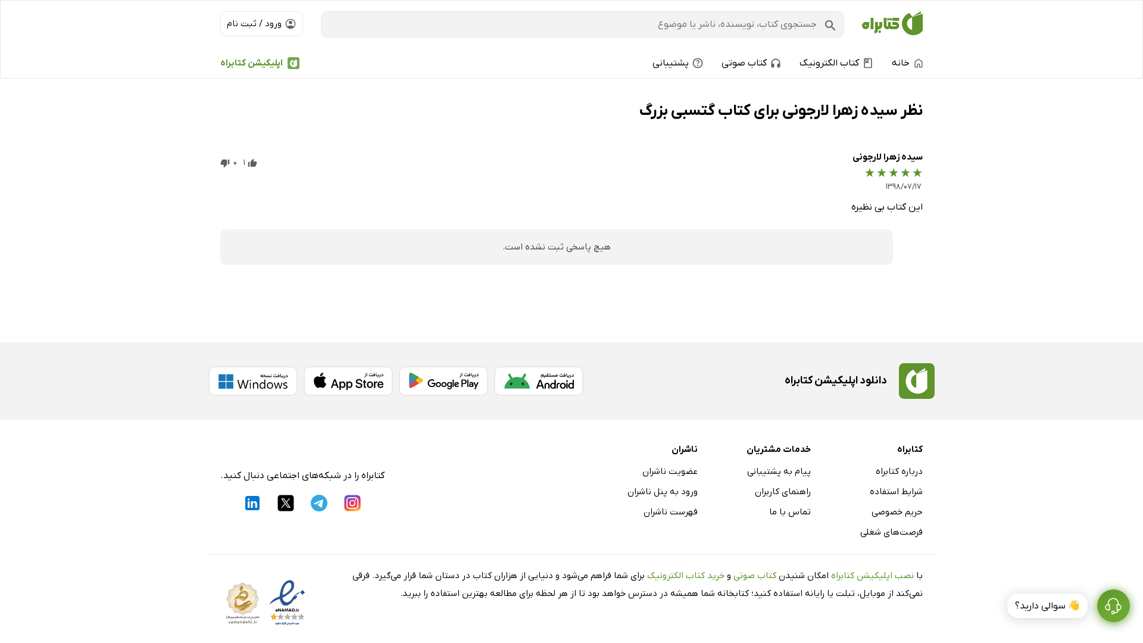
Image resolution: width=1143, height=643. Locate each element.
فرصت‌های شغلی (891, 532)
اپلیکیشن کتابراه (251, 63)
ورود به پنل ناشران (662, 492)
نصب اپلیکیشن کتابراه (872, 576)
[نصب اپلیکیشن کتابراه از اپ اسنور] (348, 381)
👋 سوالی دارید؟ (1047, 606)
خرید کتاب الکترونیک (685, 576)
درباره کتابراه (899, 471)
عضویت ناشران (670, 471)
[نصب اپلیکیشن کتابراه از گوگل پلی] (443, 381)
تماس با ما (790, 512)
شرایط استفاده (896, 492)
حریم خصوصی (897, 512)
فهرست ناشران (671, 512)
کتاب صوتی (754, 576)
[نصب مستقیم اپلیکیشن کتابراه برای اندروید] (538, 381)
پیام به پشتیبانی (779, 471)
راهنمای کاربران (783, 492)
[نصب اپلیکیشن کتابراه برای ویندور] (253, 381)
